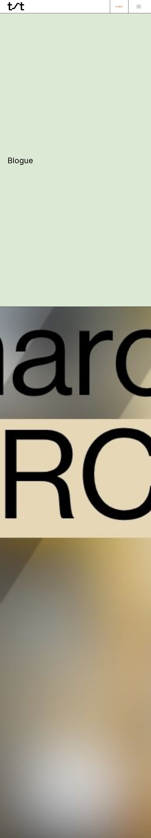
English (119, 6)
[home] (16, 6)
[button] (138, 6)
